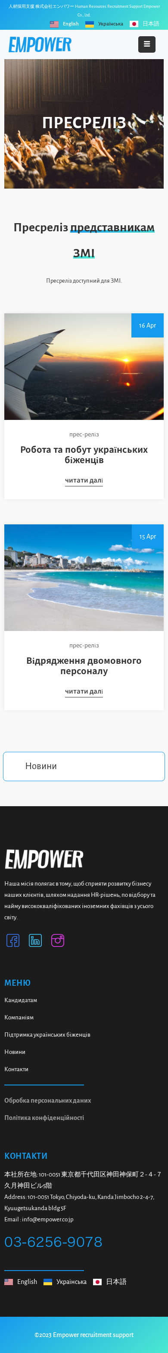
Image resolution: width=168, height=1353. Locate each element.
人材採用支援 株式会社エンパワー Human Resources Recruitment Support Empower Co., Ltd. (84, 10)
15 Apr (148, 536)
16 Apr (147, 325)
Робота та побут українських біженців (84, 453)
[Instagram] (57, 942)
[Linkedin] (35, 942)
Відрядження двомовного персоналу (84, 665)
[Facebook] (13, 942)
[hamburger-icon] (147, 44)
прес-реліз (84, 433)
